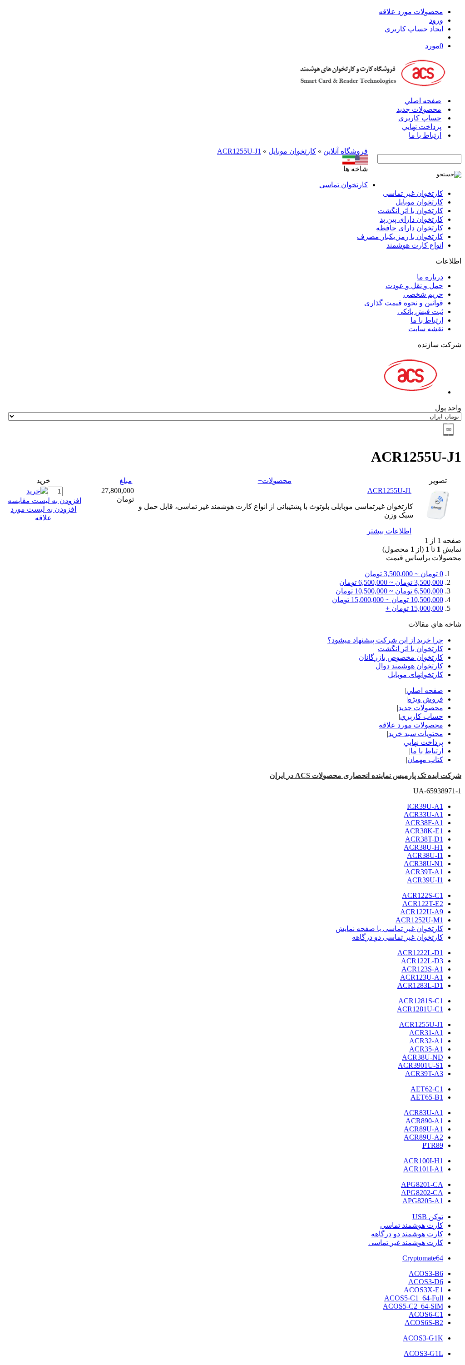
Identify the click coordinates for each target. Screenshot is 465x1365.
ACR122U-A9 (421, 912)
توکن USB (427, 1217)
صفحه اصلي (423, 101)
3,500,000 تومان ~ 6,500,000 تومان (391, 582)
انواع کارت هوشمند (414, 245)
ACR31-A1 (426, 1032)
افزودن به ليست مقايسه (44, 500)
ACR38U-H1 (423, 847)
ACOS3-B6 (426, 1273)
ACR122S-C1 (422, 895)
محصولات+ (275, 480)
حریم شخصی (423, 294)
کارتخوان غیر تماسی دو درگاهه (397, 937)
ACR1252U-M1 (419, 920)
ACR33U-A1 (423, 814)
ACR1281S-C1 (420, 1001)
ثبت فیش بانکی (420, 311)
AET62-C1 (427, 1089)
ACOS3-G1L (423, 1353)
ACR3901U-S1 (420, 1065)
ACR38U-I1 (425, 855)
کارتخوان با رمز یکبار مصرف (400, 236)
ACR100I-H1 (423, 1161)
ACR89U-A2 (423, 1137)
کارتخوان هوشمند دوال (409, 666)
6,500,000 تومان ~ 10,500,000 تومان (389, 591)
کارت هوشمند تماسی (411, 1225)
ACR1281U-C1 (420, 1009)
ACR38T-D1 (424, 839)
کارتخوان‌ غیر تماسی (413, 193)
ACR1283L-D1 (420, 985)
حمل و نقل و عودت (414, 285)
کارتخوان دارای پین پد (411, 219)
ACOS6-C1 (426, 1314)
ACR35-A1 (426, 1049)
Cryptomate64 (422, 1258)
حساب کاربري (419, 118)
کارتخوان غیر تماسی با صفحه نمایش (389, 928)
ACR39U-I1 (425, 880)
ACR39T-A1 (424, 872)
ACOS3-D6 (425, 1281)
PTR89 (432, 1145)
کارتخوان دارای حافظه (409, 228)
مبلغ (125, 480)
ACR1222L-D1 (420, 952)
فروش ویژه (425, 699)
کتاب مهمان (425, 759)
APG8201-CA (422, 1184)
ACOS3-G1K (423, 1338)
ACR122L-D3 (422, 961)
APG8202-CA (422, 1192)
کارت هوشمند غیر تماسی (405, 1242)
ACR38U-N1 (423, 863)
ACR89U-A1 (423, 1129)
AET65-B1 (427, 1097)
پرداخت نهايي (421, 126)
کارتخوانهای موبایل (415, 674)
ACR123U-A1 (421, 977)
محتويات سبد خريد (415, 733)
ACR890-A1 (424, 1121)
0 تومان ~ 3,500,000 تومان (404, 574)
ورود (436, 20)
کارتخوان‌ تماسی (343, 185)
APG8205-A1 (422, 1201)
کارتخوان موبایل (292, 151)
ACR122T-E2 (422, 903)
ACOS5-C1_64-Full (413, 1298)
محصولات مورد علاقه (411, 11)
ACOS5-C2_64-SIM (413, 1306)
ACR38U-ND (422, 1057)
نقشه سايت (425, 329)
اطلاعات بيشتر (389, 531)
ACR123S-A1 (422, 969)
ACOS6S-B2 (424, 1322)
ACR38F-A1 (424, 823)
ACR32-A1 (426, 1041)
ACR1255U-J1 (239, 151)
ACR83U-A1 (423, 1112)
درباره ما (430, 277)
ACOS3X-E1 (423, 1290)
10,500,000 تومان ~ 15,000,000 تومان (387, 599)
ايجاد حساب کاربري (414, 29)
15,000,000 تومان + (414, 608)
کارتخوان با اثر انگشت (410, 210)
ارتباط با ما (425, 135)
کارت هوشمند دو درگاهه (407, 1234)
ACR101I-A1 (423, 1169)
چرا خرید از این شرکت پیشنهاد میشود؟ (385, 640)
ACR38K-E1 (424, 831)
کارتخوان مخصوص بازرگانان (401, 657)
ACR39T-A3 (424, 1073)
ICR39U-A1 (425, 806)
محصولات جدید (418, 109)
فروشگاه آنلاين (345, 151)
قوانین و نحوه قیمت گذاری (403, 303)
